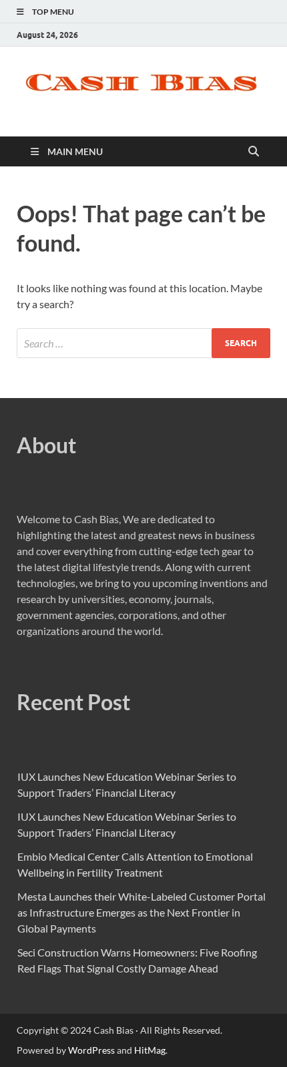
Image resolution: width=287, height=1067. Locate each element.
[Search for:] (143, 343)
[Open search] (254, 151)
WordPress (91, 1050)
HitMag (150, 1050)
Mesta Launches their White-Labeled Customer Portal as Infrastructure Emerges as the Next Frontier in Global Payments (141, 912)
